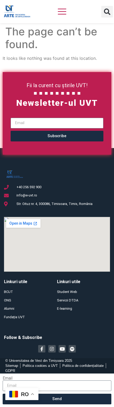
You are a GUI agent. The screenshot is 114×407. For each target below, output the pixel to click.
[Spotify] (72, 348)
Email (7, 378)
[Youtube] (62, 348)
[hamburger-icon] (62, 12)
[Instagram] (51, 348)
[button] (107, 12)
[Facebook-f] (41, 348)
